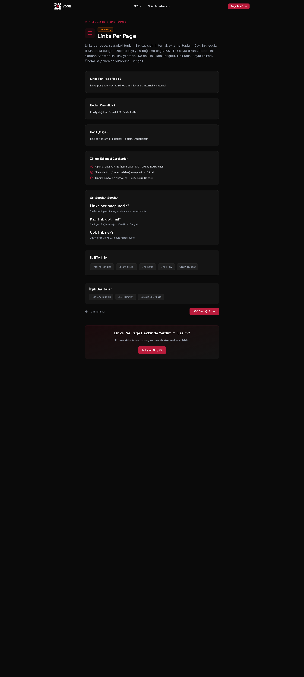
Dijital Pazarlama (157, 6)
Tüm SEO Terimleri (101, 297)
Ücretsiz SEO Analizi (151, 297)
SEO (136, 6)
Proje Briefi (237, 6)
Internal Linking (102, 266)
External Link (126, 266)
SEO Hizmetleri (125, 297)
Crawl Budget (187, 266)
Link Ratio (147, 266)
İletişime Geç (150, 350)
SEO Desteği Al (202, 311)
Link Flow (166, 266)
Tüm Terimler (97, 311)
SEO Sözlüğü (98, 21)
